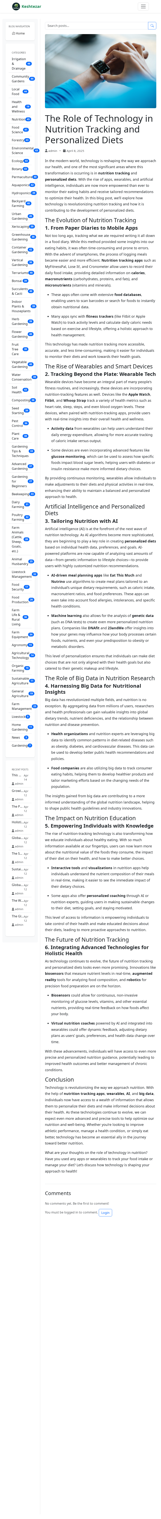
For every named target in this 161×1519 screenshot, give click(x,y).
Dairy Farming (20, 504)
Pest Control (19, 423)
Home (20, 33)
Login (105, 1213)
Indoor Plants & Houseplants (22, 306)
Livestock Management (22, 574)
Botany (19, 169)
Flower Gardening (22, 334)
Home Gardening (22, 727)
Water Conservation (22, 377)
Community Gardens (22, 78)
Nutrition (21, 119)
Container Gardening (22, 249)
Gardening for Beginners (22, 481)
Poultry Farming (20, 517)
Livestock (20, 717)
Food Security (20, 586)
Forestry (20, 140)
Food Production (22, 599)
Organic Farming (20, 668)
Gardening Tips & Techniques (22, 451)
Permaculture (22, 177)
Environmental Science (22, 150)
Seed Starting (20, 410)
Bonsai (19, 281)
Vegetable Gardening (22, 364)
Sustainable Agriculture (22, 680)
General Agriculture (22, 693)
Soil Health (19, 389)
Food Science (19, 129)
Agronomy (22, 645)
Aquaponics (22, 185)
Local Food (19, 91)
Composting (22, 400)
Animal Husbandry (22, 561)
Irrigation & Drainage (21, 64)
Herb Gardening (22, 321)
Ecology (20, 161)
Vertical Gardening (22, 262)
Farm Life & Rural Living (19, 617)
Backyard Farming (21, 203)
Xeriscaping (22, 226)
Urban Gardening (22, 216)
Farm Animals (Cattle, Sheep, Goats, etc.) (20, 539)
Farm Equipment (22, 634)
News (19, 737)
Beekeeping (22, 494)
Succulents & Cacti (22, 291)
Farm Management (22, 706)
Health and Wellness (20, 106)
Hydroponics (22, 193)
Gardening (21, 745)
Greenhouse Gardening (22, 236)
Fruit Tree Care (19, 349)
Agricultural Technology (22, 655)
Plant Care (19, 436)
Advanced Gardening (22, 466)
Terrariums (22, 273)
